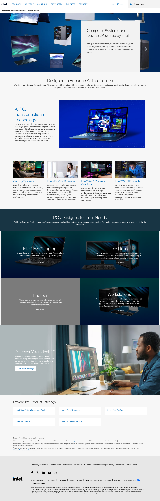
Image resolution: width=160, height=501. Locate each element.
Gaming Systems (23, 181)
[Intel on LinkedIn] (44, 473)
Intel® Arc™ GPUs (23, 421)
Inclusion (120, 465)
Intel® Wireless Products (72, 421)
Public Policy (131, 465)
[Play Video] (102, 124)
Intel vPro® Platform (115, 410)
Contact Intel (55, 465)
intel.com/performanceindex (77, 441)
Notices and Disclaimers (121, 489)
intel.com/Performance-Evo (22, 450)
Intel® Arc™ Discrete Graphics (93, 182)
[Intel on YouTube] (50, 473)
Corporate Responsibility (103, 465)
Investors (78, 465)
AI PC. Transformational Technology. (30, 114)
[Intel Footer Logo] (18, 478)
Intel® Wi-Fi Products (127, 181)
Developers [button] (56, 4)
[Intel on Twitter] (38, 473)
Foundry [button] (83, 4)
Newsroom (67, 465)
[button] (80, 181)
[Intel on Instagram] (55, 473)
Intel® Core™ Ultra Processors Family (31, 410)
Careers (87, 465)
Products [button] (17, 4)
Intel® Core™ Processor (71, 410)
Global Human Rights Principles (110, 491)
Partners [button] (70, 4)
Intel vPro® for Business (61, 181)
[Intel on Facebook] (32, 473)
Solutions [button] (42, 4)
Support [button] (29, 4)
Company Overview (39, 465)
